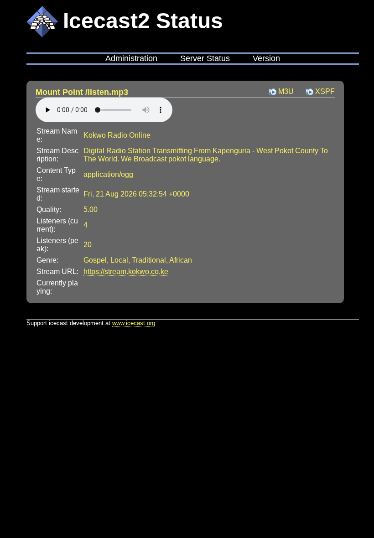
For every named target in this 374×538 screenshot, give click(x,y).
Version (266, 58)
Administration (131, 58)
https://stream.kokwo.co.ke (125, 271)
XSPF (325, 91)
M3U (286, 91)
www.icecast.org (133, 323)
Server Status (205, 58)
